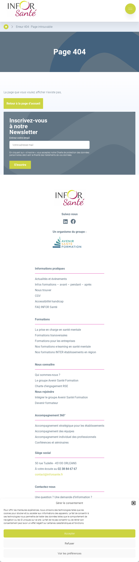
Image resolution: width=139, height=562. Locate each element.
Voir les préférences (69, 553)
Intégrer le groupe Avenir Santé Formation (61, 397)
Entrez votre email (19, 137)
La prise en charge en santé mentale (58, 329)
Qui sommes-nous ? (47, 375)
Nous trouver (43, 290)
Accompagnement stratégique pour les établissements (69, 425)
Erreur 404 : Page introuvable (34, 26)
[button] (133, 503)
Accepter (69, 533)
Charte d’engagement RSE (51, 386)
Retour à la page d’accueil (23, 103)
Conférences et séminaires (52, 442)
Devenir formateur (46, 403)
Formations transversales (51, 335)
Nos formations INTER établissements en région (65, 352)
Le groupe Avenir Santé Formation (56, 380)
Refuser (69, 543)
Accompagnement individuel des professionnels (65, 437)
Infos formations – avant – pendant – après (63, 284)
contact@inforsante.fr (49, 474)
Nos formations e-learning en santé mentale (63, 346)
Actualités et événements (51, 279)
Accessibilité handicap (49, 301)
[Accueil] (6, 26)
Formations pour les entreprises (55, 341)
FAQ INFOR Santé (46, 307)
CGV (38, 296)
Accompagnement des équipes (54, 431)
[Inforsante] (22, 16)
